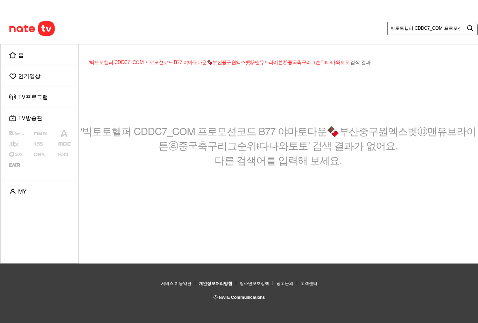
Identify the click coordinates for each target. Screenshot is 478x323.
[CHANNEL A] (67, 133)
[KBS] (45, 144)
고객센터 (309, 283)
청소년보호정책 (254, 283)
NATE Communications (242, 297)
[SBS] (20, 154)
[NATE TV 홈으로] (47, 28)
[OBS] (45, 154)
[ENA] (20, 165)
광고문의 (284, 283)
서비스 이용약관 (176, 283)
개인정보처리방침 (215, 283)
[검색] (468, 28)
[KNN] (67, 154)
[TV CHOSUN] (20, 133)
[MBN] (45, 133)
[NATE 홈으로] (19, 28)
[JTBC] (20, 144)
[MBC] (67, 144)
